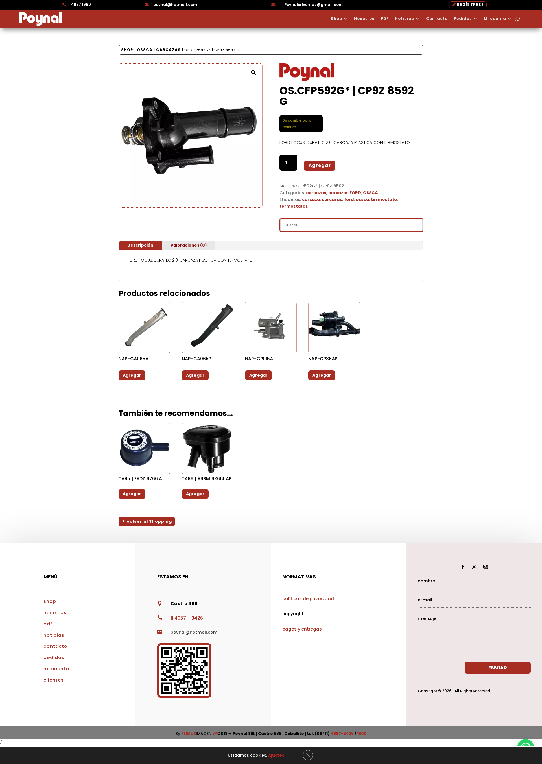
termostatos (293, 206)
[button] (253, 72)
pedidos (53, 657)
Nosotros (364, 18)
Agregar (320, 165)
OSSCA (144, 49)
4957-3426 (342, 733)
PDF (385, 18)
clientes (53, 680)
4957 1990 (81, 4)
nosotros (55, 612)
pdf (47, 624)
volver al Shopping (149, 521)
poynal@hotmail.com (175, 4)
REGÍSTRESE (470, 4)
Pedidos (463, 18)
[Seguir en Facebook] (462, 566)
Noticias (404, 18)
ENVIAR (497, 667)
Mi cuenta (495, 18)
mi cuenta (56, 669)
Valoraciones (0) (189, 245)
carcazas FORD (344, 193)
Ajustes (276, 755)
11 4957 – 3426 (187, 618)
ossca (362, 199)
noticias (53, 635)
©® (215, 733)
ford (349, 199)
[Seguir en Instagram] (485, 566)
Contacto (437, 18)
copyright (293, 614)
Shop (336, 18)
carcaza (311, 199)
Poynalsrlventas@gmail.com (313, 4)
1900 (362, 733)
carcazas (168, 49)
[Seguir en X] (474, 566)
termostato (384, 199)
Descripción (140, 245)
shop (49, 601)
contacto (55, 646)
